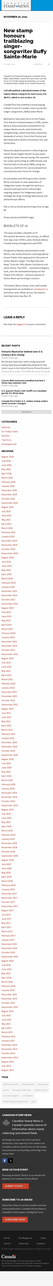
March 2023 (7, 628)
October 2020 (8, 750)
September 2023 (9, 603)
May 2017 (6, 923)
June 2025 (6, 515)
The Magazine (25, 1237)
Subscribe (24, 1243)
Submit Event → (15, 1186)
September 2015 (9, 1007)
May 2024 (6, 570)
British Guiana (28, 1084)
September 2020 (9, 754)
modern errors (40, 1090)
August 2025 (7, 507)
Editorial (5, 427)
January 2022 (8, 687)
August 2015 (7, 1011)
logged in (21, 324)
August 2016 (7, 960)
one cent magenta (11, 1095)
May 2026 (6, 469)
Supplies (41, 1243)
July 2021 (6, 712)
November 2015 (9, 998)
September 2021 (9, 704)
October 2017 (8, 902)
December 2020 (9, 742)
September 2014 (9, 1057)
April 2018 (6, 876)
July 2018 (6, 864)
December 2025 (9, 490)
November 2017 (9, 897)
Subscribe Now (15, 1219)
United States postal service (15, 1101)
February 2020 (8, 784)
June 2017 (6, 918)
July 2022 (6, 662)
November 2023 (9, 595)
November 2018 (9, 847)
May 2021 (6, 721)
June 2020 (6, 767)
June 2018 (6, 868)
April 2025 (6, 523)
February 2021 (8, 733)
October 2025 (8, 498)
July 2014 (6, 1065)
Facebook (4, 1160)
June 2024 (6, 565)
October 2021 (8, 700)
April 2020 (6, 775)
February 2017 (8, 935)
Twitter (10, 1160)
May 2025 (6, 519)
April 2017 (6, 927)
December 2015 (9, 994)
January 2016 (8, 990)
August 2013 (7, 1070)
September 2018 (9, 855)
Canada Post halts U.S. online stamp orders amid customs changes (24, 402)
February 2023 (8, 633)
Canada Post (42, 1084)
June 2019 (6, 817)
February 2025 (8, 532)
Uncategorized (8, 444)
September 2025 (9, 502)
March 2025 (7, 528)
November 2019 (9, 796)
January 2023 (8, 637)
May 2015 (6, 1023)
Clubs (43, 1237)
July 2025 (6, 511)
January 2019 (8, 838)
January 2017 (8, 939)
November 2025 (9, 494)
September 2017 (9, 906)
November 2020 (9, 746)
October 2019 (8, 801)
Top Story (6, 439)
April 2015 (6, 1028)
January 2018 (8, 889)
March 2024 (7, 578)
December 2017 (9, 893)
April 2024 (6, 574)
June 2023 (6, 616)
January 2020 (8, 788)
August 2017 (7, 910)
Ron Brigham (27, 1095)
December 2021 (9, 691)
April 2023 (6, 624)
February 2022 (8, 683)
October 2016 (8, 952)
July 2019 (6, 813)
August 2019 (7, 809)
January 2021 (8, 738)
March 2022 (7, 679)
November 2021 (9, 696)
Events (7, 1243)
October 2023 (8, 599)
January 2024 (8, 586)
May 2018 (6, 872)
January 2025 (8, 536)
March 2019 (7, 830)
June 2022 (6, 666)
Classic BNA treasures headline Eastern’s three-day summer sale (23, 381)
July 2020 (6, 763)
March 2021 (7, 729)
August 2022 (7, 658)
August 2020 (7, 759)
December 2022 (9, 641)
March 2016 (7, 981)
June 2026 (6, 465)
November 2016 (9, 948)
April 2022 (6, 675)
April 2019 (6, 826)
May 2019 (6, 822)
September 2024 (9, 553)
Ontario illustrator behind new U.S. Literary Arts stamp (22, 353)
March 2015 (7, 1032)
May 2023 (6, 620)
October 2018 (8, 851)
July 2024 (6, 561)
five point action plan (22, 1090)
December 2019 (9, 792)
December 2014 (9, 1044)
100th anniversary (11, 1084)
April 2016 (6, 977)
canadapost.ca (40, 289)
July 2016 (6, 965)
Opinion (5, 435)
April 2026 (6, 473)
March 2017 (7, 931)
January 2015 (8, 1040)
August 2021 (7, 708)
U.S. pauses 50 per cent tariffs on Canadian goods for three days (24, 391)
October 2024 (8, 549)
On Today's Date (9, 431)
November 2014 (9, 1049)
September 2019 (9, 805)
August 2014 (7, 1061)
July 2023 (6, 612)
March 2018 (7, 880)
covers (6, 1090)
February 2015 (8, 1036)
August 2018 (7, 859)
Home (7, 1237)
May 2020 (6, 771)
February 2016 (8, 986)
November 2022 (9, 645)
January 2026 (8, 486)
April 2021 (6, 725)
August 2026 (7, 456)
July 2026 (6, 460)
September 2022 (9, 654)
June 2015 (6, 1019)
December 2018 (9, 843)
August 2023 (7, 607)
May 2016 (6, 973)
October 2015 (8, 1002)
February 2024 (8, 582)
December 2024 (9, 540)
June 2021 (6, 717)
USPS (33, 1101)
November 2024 (9, 544)
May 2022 (6, 670)
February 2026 (8, 481)
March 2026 (7, 477)
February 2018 (8, 885)
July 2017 (6, 914)
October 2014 (8, 1053)
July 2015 (6, 1015)
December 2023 (9, 591)
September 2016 (9, 956)
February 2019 (8, 834)
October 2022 (8, 649)
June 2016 (6, 969)
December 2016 (9, 944)
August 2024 (7, 557)
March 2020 (7, 780)
